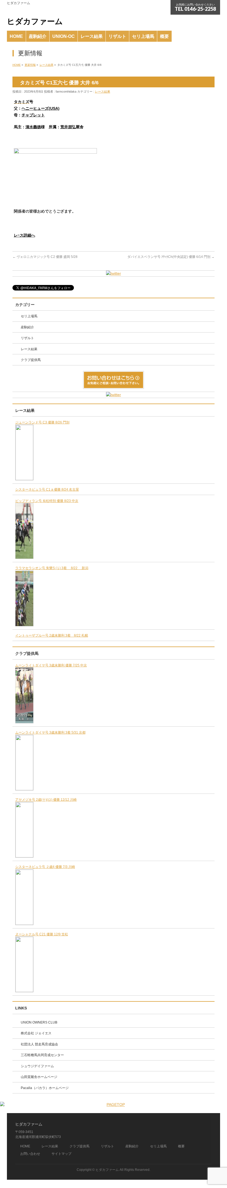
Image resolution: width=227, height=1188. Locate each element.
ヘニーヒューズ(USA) (41, 108)
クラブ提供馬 (31, 360)
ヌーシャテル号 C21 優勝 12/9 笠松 (41, 934)
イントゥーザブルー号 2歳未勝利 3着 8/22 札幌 (51, 635)
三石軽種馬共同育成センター (42, 1055)
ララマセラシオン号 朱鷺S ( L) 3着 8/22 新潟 (51, 568)
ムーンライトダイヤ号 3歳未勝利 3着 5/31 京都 (50, 732)
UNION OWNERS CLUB (39, 1022)
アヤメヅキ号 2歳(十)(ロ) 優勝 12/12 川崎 (46, 800)
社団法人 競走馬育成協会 (39, 1044)
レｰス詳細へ (24, 235)
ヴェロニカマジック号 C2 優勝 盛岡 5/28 (45, 257)
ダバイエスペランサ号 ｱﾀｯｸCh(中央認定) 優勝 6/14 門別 (171, 257)
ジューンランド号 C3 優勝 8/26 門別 (42, 422)
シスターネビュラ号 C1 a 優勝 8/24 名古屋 (47, 489)
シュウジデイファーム (37, 1066)
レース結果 (102, 91)
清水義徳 (33, 127)
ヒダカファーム (35, 21)
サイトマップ (61, 1154)
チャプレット (33, 115)
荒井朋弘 (68, 127)
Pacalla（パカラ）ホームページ (45, 1088)
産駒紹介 (27, 327)
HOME (25, 1146)
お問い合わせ (30, 1154)
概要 (181, 1146)
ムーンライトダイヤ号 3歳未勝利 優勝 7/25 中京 (51, 665)
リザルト (27, 338)
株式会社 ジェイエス (36, 1033)
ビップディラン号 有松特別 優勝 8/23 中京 (46, 501)
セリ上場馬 (29, 316)
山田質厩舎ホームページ (39, 1077)
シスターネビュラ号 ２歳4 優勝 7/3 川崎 (45, 867)
